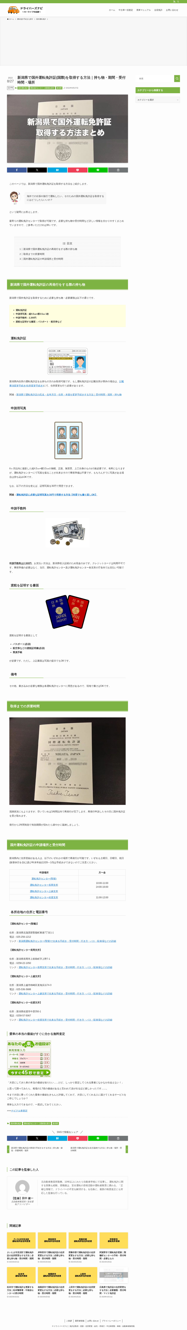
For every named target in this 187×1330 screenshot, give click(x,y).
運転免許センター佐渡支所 (44, 897)
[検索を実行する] (177, 78)
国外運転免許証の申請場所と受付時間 (43, 259)
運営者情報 (79, 1321)
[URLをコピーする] (118, 170)
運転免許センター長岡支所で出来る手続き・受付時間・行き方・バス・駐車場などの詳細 (65, 967)
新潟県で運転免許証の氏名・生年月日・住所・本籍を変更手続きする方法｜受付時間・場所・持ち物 (69, 394)
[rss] (174, 1)
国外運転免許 (23, 88)
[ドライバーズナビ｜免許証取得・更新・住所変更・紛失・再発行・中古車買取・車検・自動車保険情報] (26, 10)
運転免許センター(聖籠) (44, 878)
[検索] (178, 1)
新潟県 (59, 88)
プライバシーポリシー (111, 1321)
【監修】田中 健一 (22, 1198)
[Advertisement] (93, 42)
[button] (17, 170)
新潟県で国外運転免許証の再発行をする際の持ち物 (50, 249)
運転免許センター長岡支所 (44, 885)
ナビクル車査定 (19, 1110)
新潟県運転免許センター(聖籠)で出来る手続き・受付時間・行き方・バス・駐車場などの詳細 (67, 941)
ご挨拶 (69, 1321)
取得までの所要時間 (33, 254)
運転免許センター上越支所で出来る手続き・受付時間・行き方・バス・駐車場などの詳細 (65, 993)
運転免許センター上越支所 (44, 891)
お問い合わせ (93, 1321)
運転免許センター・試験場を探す (42, 88)
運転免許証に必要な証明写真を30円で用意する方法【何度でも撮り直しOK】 (56, 494)
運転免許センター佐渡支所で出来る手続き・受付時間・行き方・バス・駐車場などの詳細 (65, 1020)
